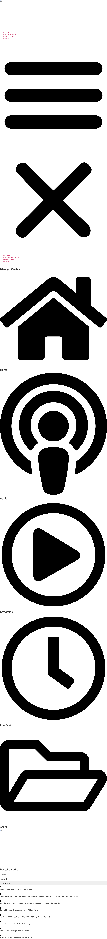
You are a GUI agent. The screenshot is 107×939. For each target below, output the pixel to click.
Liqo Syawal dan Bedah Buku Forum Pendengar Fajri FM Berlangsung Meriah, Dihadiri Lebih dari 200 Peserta (39, 896)
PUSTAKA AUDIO (8, 37)
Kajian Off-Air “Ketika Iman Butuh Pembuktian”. (17, 889)
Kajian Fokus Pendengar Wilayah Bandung (15, 931)
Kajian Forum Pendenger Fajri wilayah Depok (16, 937)
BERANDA (6, 33)
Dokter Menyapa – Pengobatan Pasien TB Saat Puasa (19, 910)
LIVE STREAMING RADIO (11, 35)
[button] (53, 147)
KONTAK (6, 39)
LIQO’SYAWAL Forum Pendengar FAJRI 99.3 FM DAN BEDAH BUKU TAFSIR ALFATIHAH (31, 903)
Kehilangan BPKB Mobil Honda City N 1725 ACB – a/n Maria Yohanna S (25, 917)
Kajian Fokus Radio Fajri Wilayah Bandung (15, 924)
